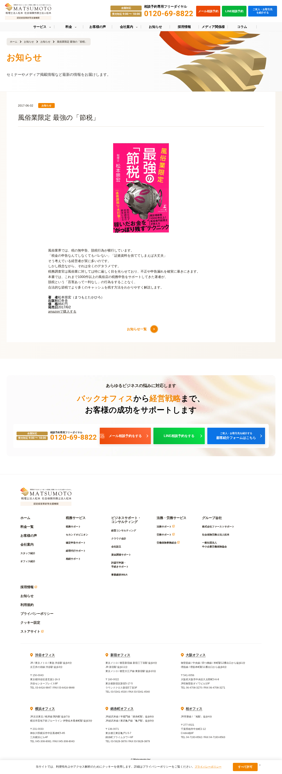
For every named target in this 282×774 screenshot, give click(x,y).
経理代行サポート (76, 550)
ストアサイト (30, 631)
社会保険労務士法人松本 (215, 534)
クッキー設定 (30, 622)
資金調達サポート (121, 554)
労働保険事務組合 (167, 542)
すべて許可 (245, 766)
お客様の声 (28, 535)
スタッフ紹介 (27, 553)
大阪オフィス (196, 655)
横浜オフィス (45, 708)
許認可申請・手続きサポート (120, 564)
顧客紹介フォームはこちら (236, 436)
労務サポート (164, 534)
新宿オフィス (120, 655)
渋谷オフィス (45, 655)
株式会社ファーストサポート (218, 526)
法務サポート (164, 526)
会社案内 (27, 544)
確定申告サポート (76, 542)
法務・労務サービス (171, 518)
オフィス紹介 (27, 561)
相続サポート (73, 558)
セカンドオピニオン (77, 534)
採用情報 (27, 587)
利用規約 (27, 605)
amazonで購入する (62, 311)
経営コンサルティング (123, 530)
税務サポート (73, 526)
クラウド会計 (118, 538)
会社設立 (116, 546)
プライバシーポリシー (36, 613)
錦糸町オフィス (122, 708)
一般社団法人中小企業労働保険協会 (214, 544)
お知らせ (29, 41)
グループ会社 (212, 518)
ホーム (13, 41)
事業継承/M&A (119, 574)
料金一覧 (27, 526)
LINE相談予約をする (179, 436)
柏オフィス (194, 708)
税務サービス (76, 518)
